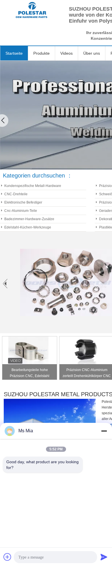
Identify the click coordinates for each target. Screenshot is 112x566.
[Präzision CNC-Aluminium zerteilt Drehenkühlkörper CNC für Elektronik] (85, 350)
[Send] (104, 557)
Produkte (41, 53)
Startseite (14, 53)
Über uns (91, 53)
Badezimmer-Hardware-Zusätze (29, 219)
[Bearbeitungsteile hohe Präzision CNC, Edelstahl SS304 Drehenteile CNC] (28, 350)
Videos (66, 53)
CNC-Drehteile (16, 194)
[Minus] (104, 430)
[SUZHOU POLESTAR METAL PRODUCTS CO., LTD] (31, 10)
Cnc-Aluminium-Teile (20, 211)
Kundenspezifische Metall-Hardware (32, 186)
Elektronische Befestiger (23, 202)
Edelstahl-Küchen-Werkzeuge (27, 227)
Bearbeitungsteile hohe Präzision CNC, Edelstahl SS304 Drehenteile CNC (29, 374)
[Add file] (7, 557)
